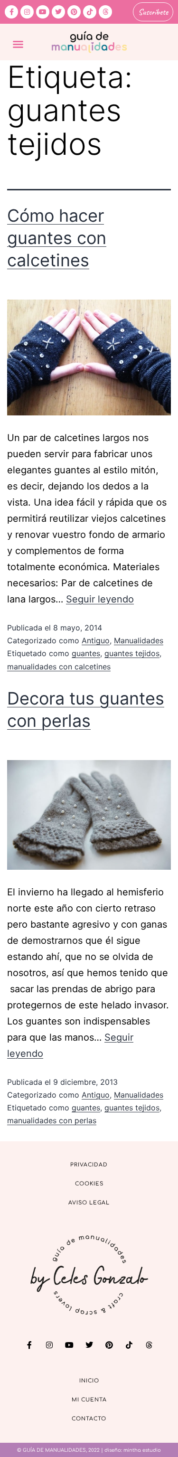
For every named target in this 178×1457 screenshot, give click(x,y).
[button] (18, 44)
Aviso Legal (89, 1203)
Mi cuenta (89, 1400)
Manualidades (138, 640)
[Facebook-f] (11, 12)
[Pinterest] (74, 12)
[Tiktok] (89, 12)
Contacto (89, 1419)
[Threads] (105, 12)
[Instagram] (27, 12)
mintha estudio (142, 1450)
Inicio (89, 1381)
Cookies (89, 1184)
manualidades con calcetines (59, 666)
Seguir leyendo (100, 599)
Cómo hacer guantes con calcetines (56, 238)
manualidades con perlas (51, 1120)
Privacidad (89, 1165)
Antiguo (96, 640)
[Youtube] (42, 12)
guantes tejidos (131, 653)
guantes (86, 653)
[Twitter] (58, 12)
